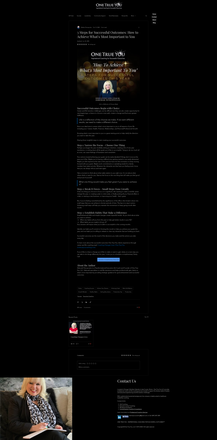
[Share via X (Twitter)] (82, 302)
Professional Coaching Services (138, 412)
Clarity (80, 288)
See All (146, 317)
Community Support (100, 16)
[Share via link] (90, 302)
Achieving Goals (115, 288)
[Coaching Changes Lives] (81, 327)
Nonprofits (125, 16)
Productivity (128, 292)
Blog (154, 22)
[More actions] (139, 27)
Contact (154, 17)
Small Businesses (113, 16)
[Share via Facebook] (78, 302)
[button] (146, 15)
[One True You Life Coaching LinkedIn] (119, 417)
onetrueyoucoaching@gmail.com (138, 415)
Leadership (88, 16)
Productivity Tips (118, 292)
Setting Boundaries (105, 292)
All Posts (71, 16)
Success (79, 16)
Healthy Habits (93, 292)
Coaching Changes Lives (79, 337)
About (154, 20)
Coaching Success (89, 288)
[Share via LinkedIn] (86, 302)
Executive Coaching (88, 296)
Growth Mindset (82, 292)
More (132, 16)
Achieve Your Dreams (102, 288)
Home (154, 14)
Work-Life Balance (127, 288)
